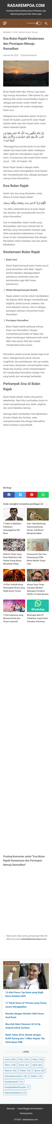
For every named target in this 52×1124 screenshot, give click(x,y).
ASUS (37, 1065)
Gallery (36, 1076)
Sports (39, 1070)
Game (10, 1059)
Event (24, 1065)
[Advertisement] (26, 456)
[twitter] (20, 495)
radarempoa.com (26, 5)
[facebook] (9, 495)
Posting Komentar (29, 55)
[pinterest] (31, 495)
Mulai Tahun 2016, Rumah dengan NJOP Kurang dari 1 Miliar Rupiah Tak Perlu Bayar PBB (25, 1038)
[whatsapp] (43, 495)
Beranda (11, 1108)
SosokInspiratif (14, 1081)
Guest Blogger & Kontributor (30, 1108)
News (38, 1059)
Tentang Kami (26, 1113)
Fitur (24, 1059)
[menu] (5, 23)
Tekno (10, 1065)
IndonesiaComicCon (16, 1076)
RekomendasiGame (15, 1093)
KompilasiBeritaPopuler (17, 1087)
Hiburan (10, 1070)
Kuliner (25, 1070)
